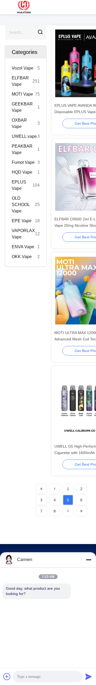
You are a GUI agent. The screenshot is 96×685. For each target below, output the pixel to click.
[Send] (88, 676)
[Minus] (88, 559)
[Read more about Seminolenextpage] (41, 489)
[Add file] (7, 676)
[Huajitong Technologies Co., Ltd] (24, 7)
